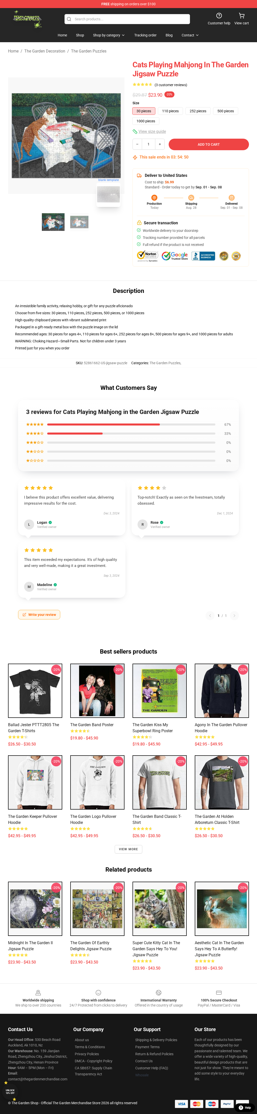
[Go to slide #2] (79, 222)
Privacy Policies (87, 1054)
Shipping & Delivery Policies (156, 1040)
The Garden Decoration (44, 51)
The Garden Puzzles (88, 51)
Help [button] (248, 1107)
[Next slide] (116, 135)
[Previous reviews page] (210, 615)
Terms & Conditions (90, 1047)
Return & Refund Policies (154, 1054)
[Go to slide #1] (53, 222)
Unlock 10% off (10, 1091)
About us (82, 1040)
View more (128, 849)
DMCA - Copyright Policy (93, 1061)
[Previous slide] (16, 135)
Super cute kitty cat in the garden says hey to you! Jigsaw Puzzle (156, 948)
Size (136, 103)
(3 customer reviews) (171, 85)
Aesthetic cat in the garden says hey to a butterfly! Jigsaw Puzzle (219, 948)
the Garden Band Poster (91, 724)
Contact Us (144, 1061)
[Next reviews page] (234, 615)
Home (13, 51)
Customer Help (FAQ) (151, 1068)
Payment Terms (147, 1047)
